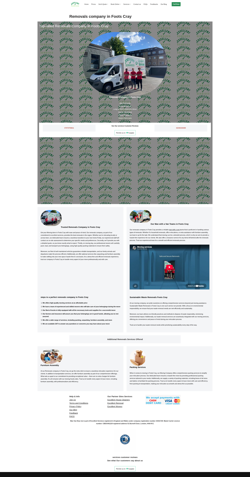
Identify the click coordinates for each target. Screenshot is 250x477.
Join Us (72, 400)
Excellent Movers (114, 406)
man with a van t (174, 230)
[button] (107, 4)
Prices (93, 4)
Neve (71, 474)
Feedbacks (154, 4)
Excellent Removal (115, 403)
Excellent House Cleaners (118, 400)
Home (86, 4)
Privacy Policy (75, 406)
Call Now (176, 4)
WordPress (87, 474)
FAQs (145, 4)
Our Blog (164, 4)
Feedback (73, 413)
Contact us (137, 4)
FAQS (72, 416)
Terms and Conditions (78, 403)
